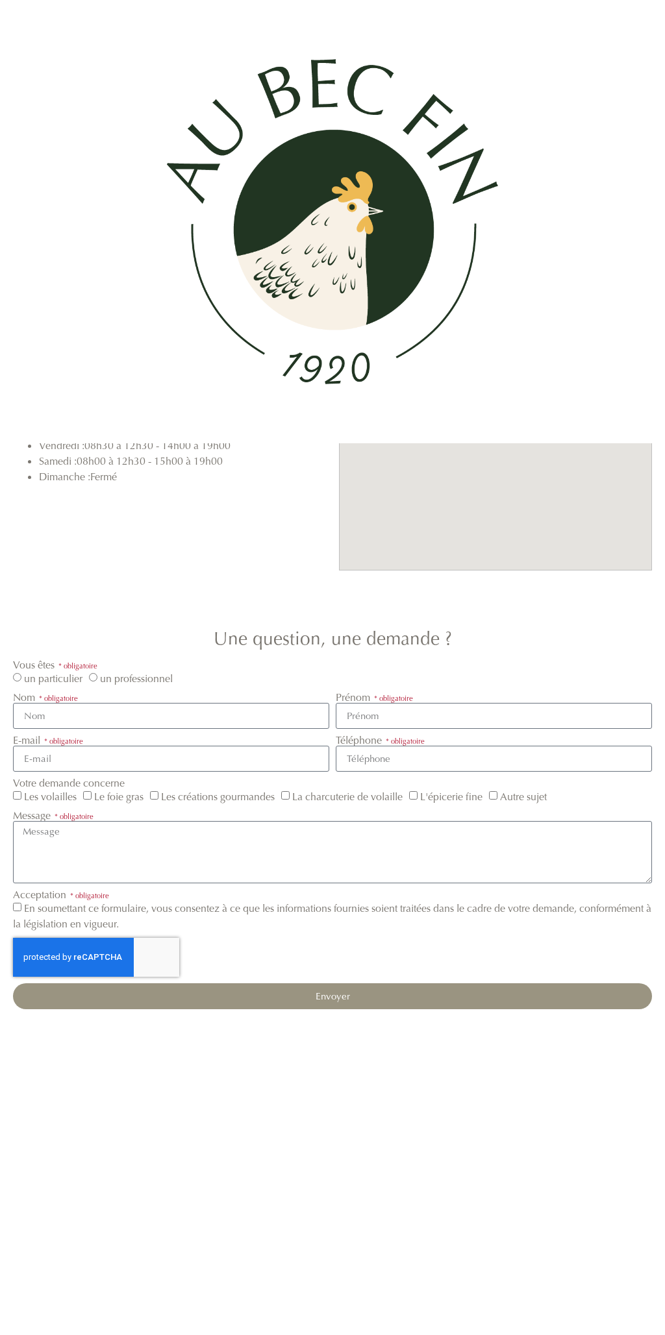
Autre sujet (523, 796)
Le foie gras (119, 796)
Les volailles (50, 796)
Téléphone (360, 740)
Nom (25, 697)
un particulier (53, 678)
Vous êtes (35, 665)
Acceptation (41, 895)
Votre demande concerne (69, 783)
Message (33, 816)
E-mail (28, 740)
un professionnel (136, 678)
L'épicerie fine (451, 796)
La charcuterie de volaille (347, 796)
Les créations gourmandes (218, 796)
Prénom (354, 697)
